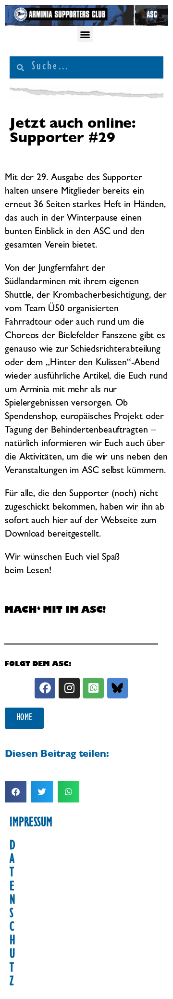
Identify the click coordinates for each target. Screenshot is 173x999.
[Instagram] (69, 688)
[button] (85, 34)
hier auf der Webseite (96, 521)
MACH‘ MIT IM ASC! (55, 611)
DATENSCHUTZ (12, 914)
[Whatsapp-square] (93, 688)
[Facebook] (45, 688)
